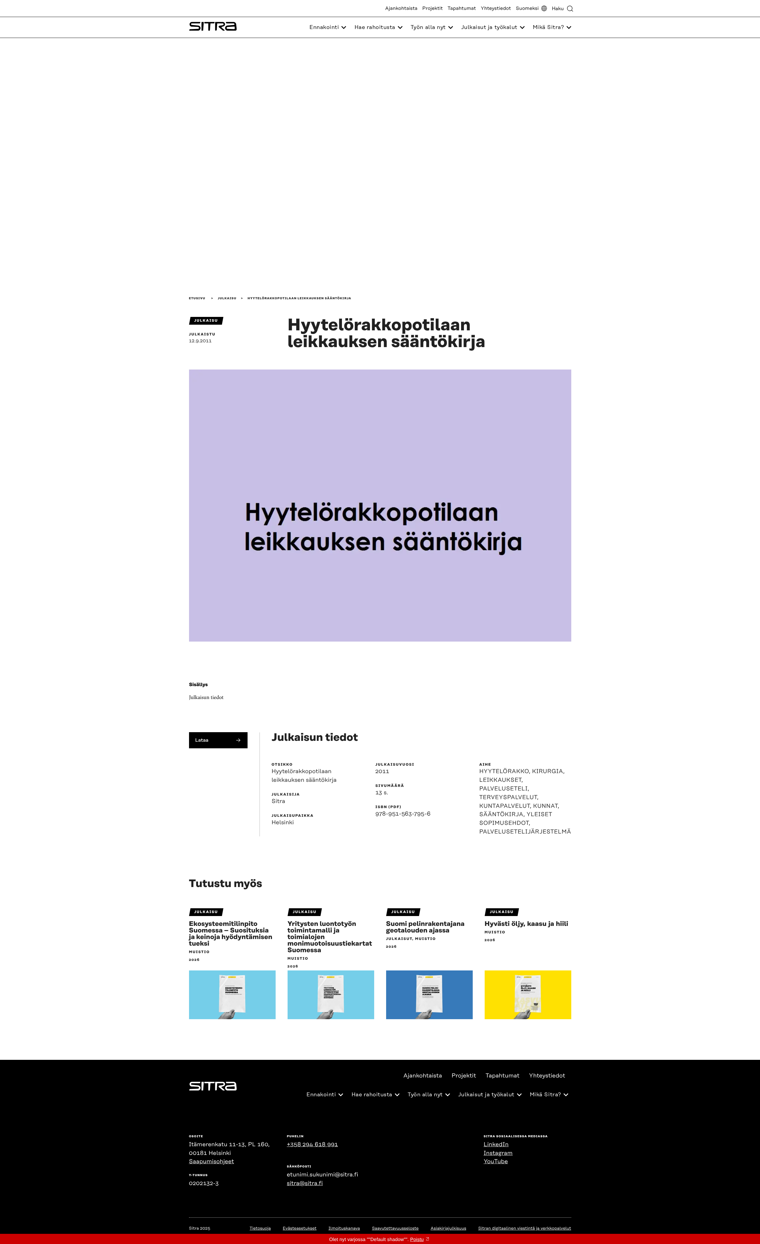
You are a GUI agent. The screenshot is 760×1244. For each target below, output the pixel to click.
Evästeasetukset (300, 1228)
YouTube (496, 1161)
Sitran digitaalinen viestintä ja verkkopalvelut (524, 1228)
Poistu (416, 1239)
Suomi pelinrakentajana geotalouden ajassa (425, 927)
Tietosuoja (260, 1228)
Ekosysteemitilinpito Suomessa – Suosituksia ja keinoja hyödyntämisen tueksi (231, 934)
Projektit (432, 8)
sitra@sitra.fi (305, 1183)
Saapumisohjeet (211, 1161)
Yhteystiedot (496, 8)
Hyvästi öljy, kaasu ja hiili (526, 924)
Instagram (498, 1153)
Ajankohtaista (401, 8)
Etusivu (197, 298)
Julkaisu (227, 298)
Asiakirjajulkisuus (448, 1228)
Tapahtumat (462, 8)
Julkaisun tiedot (206, 697)
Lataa (202, 740)
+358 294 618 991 (312, 1144)
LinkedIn (496, 1144)
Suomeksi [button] (527, 8)
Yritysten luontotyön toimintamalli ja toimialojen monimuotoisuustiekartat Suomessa (330, 937)
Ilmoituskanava (344, 1228)
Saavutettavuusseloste (395, 1228)
